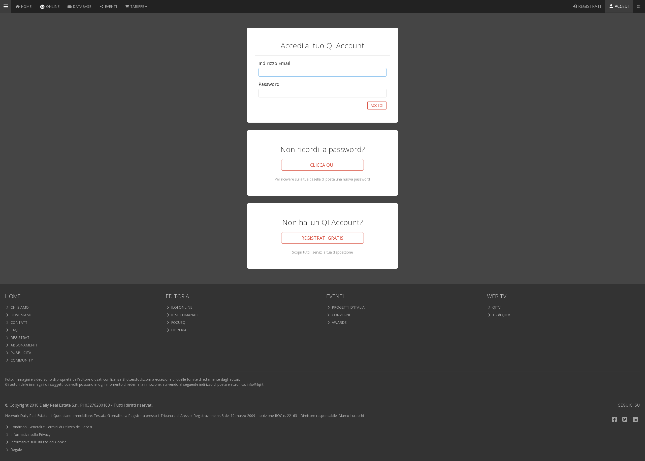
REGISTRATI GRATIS (322, 238)
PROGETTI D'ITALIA (348, 307)
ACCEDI (377, 105)
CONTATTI (19, 322)
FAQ (14, 330)
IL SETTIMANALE (184, 314)
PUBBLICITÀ (20, 352)
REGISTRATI (20, 337)
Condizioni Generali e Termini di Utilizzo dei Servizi (51, 426)
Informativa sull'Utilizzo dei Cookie (38, 442)
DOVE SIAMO (21, 314)
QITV (495, 307)
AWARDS (339, 322)
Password (269, 84)
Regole (16, 449)
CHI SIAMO (19, 307)
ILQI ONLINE (181, 307)
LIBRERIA (178, 330)
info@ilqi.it (255, 384)
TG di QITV (500, 314)
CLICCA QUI (322, 165)
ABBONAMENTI (23, 345)
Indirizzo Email (274, 63)
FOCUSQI (178, 322)
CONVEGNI (340, 314)
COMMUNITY (21, 360)
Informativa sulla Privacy (30, 434)
